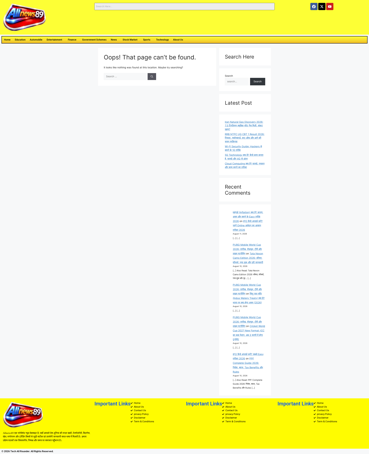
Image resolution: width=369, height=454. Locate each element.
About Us (178, 39)
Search (229, 75)
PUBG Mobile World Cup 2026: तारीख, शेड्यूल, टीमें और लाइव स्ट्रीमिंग (247, 249)
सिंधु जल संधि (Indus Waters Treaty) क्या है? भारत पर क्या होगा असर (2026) (249, 298)
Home (7, 39)
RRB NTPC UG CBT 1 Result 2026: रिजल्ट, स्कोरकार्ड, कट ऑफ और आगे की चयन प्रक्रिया (244, 138)
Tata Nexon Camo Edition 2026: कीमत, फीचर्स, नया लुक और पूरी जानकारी (248, 258)
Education (20, 39)
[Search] (152, 76)
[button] (55, 39)
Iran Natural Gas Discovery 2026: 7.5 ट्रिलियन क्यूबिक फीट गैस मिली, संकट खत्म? (244, 126)
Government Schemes (94, 39)
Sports (146, 39)
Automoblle (36, 39)
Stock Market (130, 39)
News (114, 39)
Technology (162, 39)
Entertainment (54, 39)
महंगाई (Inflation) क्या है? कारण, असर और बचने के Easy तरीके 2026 (248, 217)
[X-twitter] (321, 6)
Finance (72, 39)
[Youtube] (329, 6)
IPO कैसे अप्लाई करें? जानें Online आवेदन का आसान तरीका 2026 (248, 225)
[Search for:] (126, 76)
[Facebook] (314, 6)
